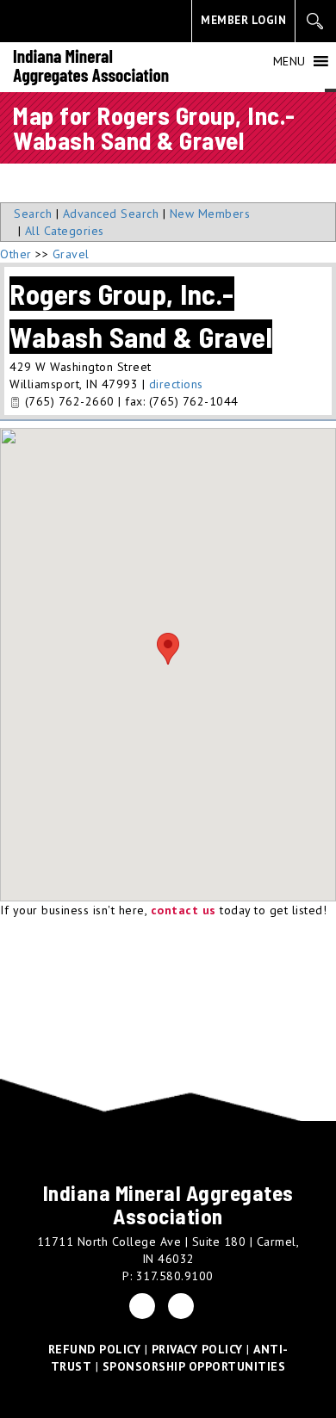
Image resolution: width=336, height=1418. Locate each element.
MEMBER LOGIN (243, 20)
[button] (289, 61)
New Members (210, 213)
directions (176, 384)
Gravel (71, 254)
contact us (183, 910)
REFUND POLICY (94, 1349)
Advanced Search (111, 213)
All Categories (64, 230)
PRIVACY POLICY (197, 1349)
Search (33, 213)
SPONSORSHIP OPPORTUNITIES (194, 1366)
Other (16, 254)
